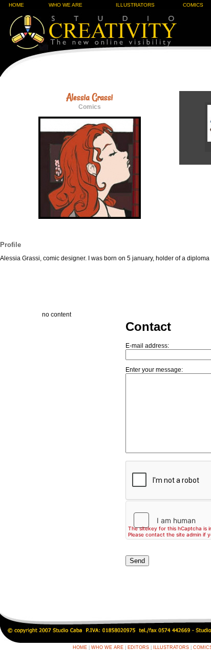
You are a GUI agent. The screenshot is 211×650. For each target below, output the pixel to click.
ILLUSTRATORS (135, 5)
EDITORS (138, 647)
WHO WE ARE (65, 5)
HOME (16, 5)
